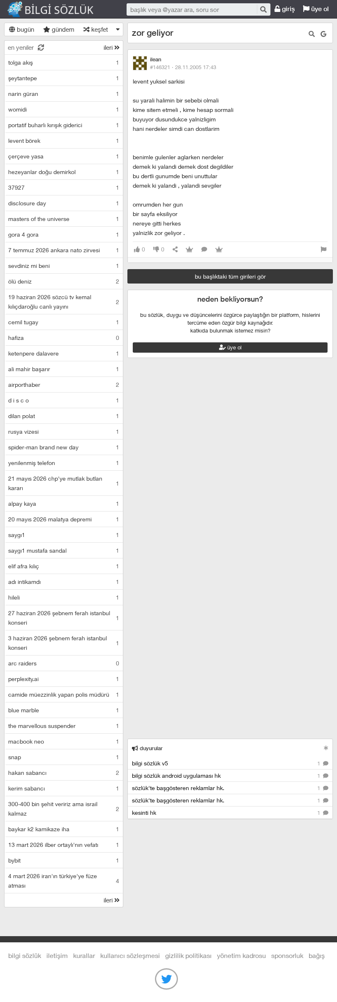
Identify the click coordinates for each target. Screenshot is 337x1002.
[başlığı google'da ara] (323, 34)
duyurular (150, 748)
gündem (62, 29)
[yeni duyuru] (326, 748)
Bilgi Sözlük (57, 9)
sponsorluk (287, 955)
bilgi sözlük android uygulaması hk (227, 775)
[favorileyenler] (219, 249)
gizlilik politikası (188, 955)
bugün (24, 29)
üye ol (319, 9)
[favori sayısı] (189, 249)
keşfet (99, 29)
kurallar (84, 955)
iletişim (57, 955)
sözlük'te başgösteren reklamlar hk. (227, 787)
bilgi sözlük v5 (227, 763)
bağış (317, 955)
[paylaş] (175, 249)
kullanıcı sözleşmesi (130, 955)
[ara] (263, 9)
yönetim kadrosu (241, 955)
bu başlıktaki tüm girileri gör (230, 276)
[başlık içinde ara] (312, 34)
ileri (109, 47)
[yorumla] (204, 249)
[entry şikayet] (323, 249)
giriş (287, 9)
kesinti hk (227, 812)
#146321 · (183, 67)
